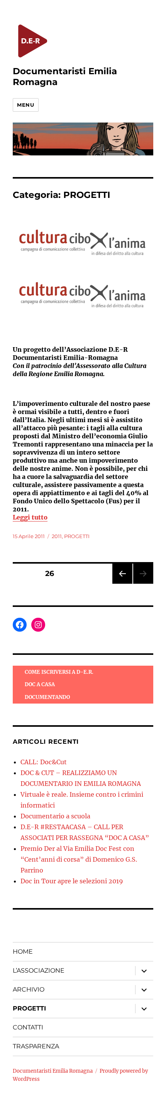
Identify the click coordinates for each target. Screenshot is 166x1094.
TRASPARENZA (36, 1046)
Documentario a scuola (55, 816)
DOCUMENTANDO (47, 697)
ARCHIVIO (28, 989)
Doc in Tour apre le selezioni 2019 (71, 881)
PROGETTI (77, 536)
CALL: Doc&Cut (43, 762)
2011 (57, 536)
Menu (25, 105)
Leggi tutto (30, 517)
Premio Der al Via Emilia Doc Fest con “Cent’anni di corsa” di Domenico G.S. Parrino (78, 859)
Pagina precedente (121, 583)
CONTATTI (28, 1027)
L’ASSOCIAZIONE (38, 970)
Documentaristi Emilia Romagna (53, 1071)
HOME (23, 951)
